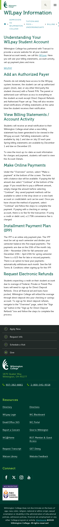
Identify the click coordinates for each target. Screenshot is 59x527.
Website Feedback (38, 456)
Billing (51, 24)
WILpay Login (9, 414)
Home (5, 24)
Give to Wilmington (38, 429)
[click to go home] (6, 5)
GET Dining (35, 448)
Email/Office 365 (11, 422)
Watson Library (10, 456)
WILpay (43, 55)
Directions (34, 406)
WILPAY (8, 68)
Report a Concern (11, 429)
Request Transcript (12, 448)
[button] (46, 4)
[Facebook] (6, 477)
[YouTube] (29, 477)
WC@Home (8, 437)
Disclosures (41, 520)
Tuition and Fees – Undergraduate (35, 24)
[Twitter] (14, 477)
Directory (7, 406)
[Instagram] (21, 477)
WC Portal (34, 422)
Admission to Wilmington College (16, 24)
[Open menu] (55, 5)
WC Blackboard (37, 414)
